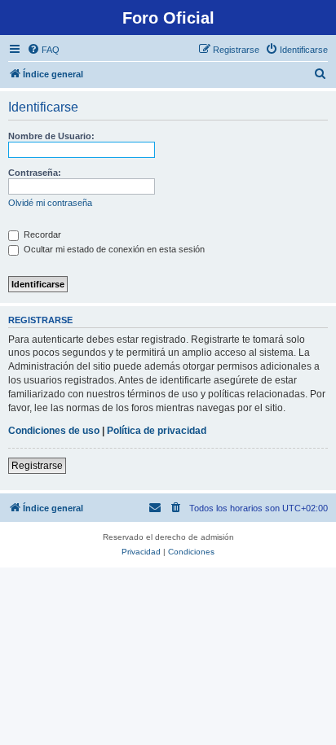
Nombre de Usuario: (51, 136)
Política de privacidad (156, 430)
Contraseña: (34, 172)
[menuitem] (43, 49)
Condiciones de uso (53, 430)
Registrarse (37, 465)
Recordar (41, 234)
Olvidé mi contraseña (50, 203)
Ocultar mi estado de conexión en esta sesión (113, 249)
